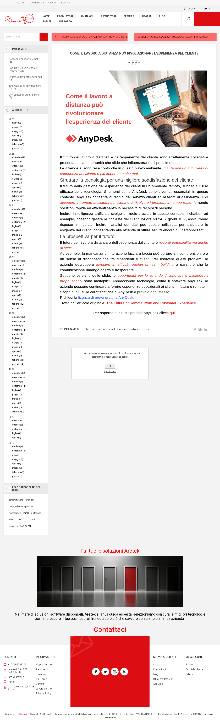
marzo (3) (17, 140)
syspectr (25, 526)
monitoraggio (15, 513)
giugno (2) (17, 127)
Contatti (40, 683)
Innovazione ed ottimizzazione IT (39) (25, 87)
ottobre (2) (17, 166)
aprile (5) (16, 403)
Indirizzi (189, 674)
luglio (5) (16, 226)
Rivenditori (41, 674)
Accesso (212, 8)
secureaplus (31, 519)
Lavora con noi (44, 688)
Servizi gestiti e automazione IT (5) (25, 96)
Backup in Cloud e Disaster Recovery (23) (23, 69)
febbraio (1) (18, 247)
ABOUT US (65, 2)
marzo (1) (17, 243)
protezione (36, 513)
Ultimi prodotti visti (163, 679)
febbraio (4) (18, 196)
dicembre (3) (18, 317)
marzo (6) (17, 407)
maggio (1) (17, 291)
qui (172, 313)
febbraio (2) (18, 304)
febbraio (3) (18, 144)
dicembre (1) (18, 209)
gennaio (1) (18, 200)
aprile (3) (16, 239)
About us (158, 683)
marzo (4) (17, 299)
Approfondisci (110, 371)
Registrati (193, 8)
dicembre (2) (18, 157)
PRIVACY (51, 2)
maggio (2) (17, 131)
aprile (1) (16, 187)
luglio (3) (16, 282)
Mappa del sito (44, 664)
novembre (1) (18, 161)
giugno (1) (17, 455)
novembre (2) (18, 213)
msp (26, 513)
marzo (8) (17, 468)
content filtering (16, 500)
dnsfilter (30, 500)
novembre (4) (18, 321)
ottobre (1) (17, 269)
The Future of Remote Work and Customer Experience (151, 303)
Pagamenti (42, 669)
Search (44, 37)
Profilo (189, 664)
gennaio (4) (18, 364)
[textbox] (25, 37)
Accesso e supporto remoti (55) (23, 60)
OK (110, 366)
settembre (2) (19, 170)
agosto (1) (17, 278)
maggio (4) (17, 398)
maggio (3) (17, 183)
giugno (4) (17, 342)
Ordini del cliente (194, 669)
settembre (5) (19, 450)
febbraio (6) (18, 472)
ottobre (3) (17, 424)
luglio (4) (16, 338)
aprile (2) (16, 135)
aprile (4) (16, 351)
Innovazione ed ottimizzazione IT (135, 329)
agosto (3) (17, 334)
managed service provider (21, 506)
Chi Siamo (41, 679)
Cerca (156, 664)
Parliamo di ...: (73, 329)
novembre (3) (18, 265)
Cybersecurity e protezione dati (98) (25, 78)
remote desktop (16, 519)
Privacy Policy (43, 693)
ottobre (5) (17, 325)
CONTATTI (22, 2)
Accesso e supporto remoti (101, 329)
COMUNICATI (37, 2)
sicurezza (13, 526)
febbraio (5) (18, 360)
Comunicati (159, 669)
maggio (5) (17, 347)
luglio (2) (16, 122)
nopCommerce (22, 714)
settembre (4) (19, 330)
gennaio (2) (18, 148)
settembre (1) (19, 429)
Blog (155, 674)
